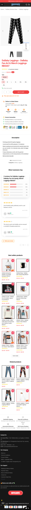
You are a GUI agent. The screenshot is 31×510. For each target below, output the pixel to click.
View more (15, 355)
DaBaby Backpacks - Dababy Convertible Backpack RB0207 (6, 274)
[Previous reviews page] (20, 245)
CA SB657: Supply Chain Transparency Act (11, 461)
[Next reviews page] (27, 245)
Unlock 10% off (3, 503)
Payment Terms (4, 470)
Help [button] (28, 508)
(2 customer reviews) (13, 69)
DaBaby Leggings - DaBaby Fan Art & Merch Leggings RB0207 (8, 381)
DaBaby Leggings (23, 9)
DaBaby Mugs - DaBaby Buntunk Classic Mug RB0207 (21, 298)
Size (3, 79)
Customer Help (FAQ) (6, 477)
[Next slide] (28, 31)
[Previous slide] (3, 31)
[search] (26, 4)
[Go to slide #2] (19, 54)
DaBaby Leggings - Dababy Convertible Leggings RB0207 (22, 405)
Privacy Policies (4, 457)
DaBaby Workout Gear (11, 9)
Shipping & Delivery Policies (7, 468)
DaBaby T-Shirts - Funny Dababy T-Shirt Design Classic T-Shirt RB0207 (21, 347)
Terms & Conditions (5, 455)
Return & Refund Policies (6, 472)
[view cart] (29, 4)
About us (3, 453)
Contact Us (3, 475)
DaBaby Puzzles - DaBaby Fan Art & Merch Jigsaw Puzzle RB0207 (8, 298)
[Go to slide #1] (11, 54)
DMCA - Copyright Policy (6, 459)
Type (3, 74)
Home (2, 9)
